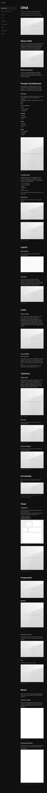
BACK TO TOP (32, 790)
